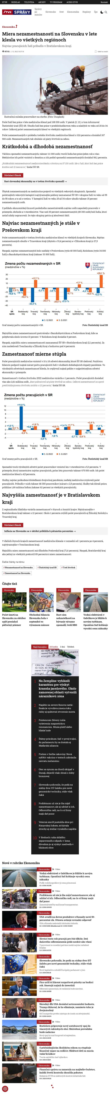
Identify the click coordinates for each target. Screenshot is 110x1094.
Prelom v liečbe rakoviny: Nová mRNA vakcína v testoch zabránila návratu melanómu (57, 758)
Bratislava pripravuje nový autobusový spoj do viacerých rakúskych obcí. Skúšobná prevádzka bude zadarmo (65, 1029)
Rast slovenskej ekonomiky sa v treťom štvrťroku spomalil (34, 181)
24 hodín (54, 646)
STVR (4, 2)
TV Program (56, 2)
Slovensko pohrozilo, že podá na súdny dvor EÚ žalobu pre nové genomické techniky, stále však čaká (56, 790)
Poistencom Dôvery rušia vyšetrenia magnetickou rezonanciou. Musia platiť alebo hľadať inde (55, 725)
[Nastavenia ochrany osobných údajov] (5, 1089)
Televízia (29, 2)
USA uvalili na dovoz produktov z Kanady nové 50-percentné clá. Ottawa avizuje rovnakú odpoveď (67, 918)
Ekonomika (73, 11)
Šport (97, 11)
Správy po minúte (38, 12)
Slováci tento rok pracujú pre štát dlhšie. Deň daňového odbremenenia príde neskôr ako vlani (65, 940)
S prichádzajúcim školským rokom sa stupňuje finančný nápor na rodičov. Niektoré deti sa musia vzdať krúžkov (66, 1050)
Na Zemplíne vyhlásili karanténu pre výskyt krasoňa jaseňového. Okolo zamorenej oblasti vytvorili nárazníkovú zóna (58, 688)
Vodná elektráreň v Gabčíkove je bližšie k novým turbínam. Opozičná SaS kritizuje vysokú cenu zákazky (95, 621)
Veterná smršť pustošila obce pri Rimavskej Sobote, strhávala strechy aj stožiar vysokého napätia (57, 825)
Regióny (86, 11)
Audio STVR (72, 2)
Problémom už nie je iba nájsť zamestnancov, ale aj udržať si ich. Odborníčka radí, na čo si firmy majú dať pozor (57, 808)
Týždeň (70, 646)
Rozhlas (15, 2)
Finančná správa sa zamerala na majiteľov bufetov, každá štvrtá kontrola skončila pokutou (67, 1071)
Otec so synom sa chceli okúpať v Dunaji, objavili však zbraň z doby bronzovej (56, 773)
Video (57, 869)
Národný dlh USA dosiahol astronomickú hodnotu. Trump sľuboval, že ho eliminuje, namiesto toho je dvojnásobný (67, 1007)
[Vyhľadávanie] (106, 12)
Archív (42, 2)
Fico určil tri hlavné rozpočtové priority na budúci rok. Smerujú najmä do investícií (66, 984)
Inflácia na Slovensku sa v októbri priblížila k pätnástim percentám (38, 531)
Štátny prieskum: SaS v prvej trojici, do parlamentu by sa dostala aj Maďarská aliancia (57, 742)
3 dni (62, 646)
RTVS (7, 51)
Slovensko (50, 11)
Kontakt (104, 2)
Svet (61, 11)
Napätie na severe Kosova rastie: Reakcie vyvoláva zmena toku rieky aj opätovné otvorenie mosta (57, 708)
